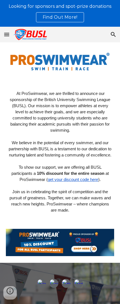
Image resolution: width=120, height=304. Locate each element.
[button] (6, 34)
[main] (60, 152)
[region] (60, 13)
